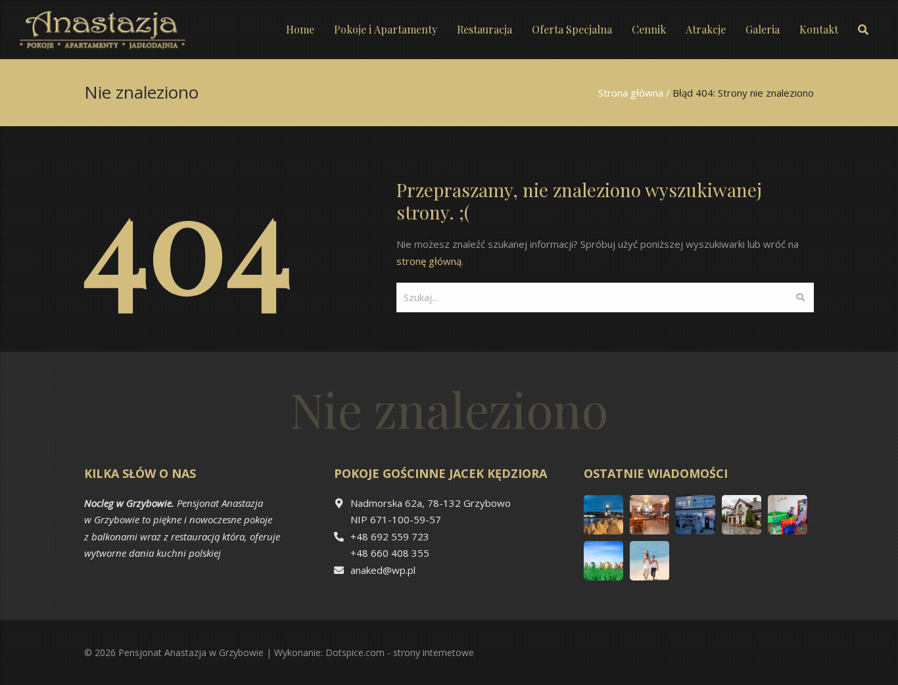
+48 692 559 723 (389, 536)
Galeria (762, 29)
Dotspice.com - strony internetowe (399, 652)
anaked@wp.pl (382, 570)
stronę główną (428, 261)
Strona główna (630, 92)
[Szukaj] (800, 297)
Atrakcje (706, 29)
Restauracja (484, 29)
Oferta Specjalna (572, 29)
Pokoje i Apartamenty (385, 29)
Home (300, 29)
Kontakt (818, 29)
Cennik (649, 29)
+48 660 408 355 (389, 552)
